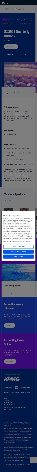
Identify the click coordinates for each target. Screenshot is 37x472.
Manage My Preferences (18, 246)
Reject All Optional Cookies (18, 251)
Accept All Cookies (18, 256)
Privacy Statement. (26, 241)
